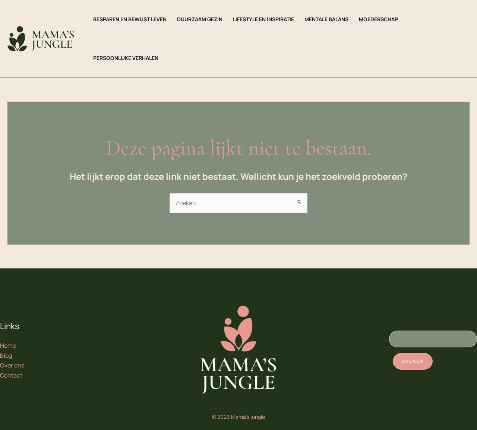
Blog (6, 355)
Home (8, 345)
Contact (11, 375)
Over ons (12, 365)
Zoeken (413, 361)
